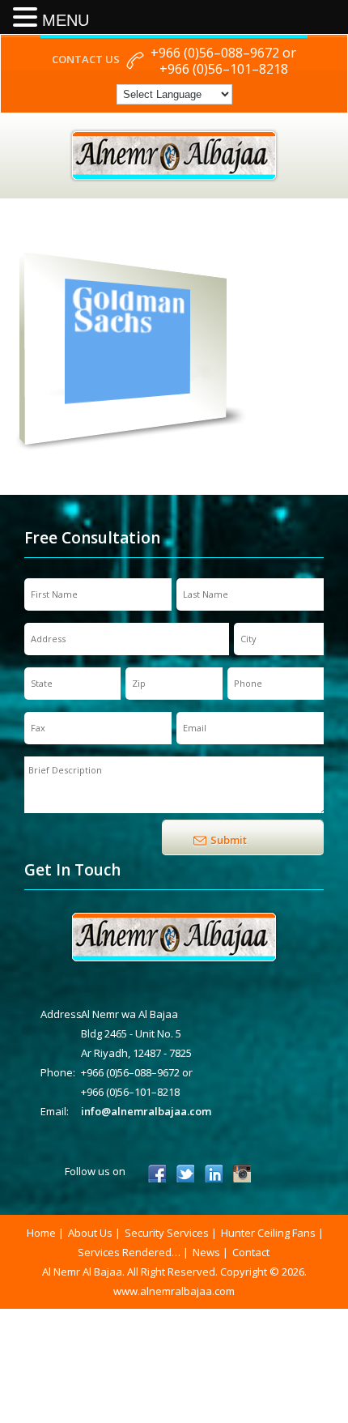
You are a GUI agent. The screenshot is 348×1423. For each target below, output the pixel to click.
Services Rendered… (129, 1252)
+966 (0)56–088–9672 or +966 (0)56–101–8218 (223, 61)
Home (41, 1232)
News (206, 1252)
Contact (250, 1252)
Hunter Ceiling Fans (268, 1232)
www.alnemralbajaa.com (174, 1291)
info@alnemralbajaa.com (146, 1111)
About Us (90, 1232)
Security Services (167, 1232)
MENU (65, 20)
